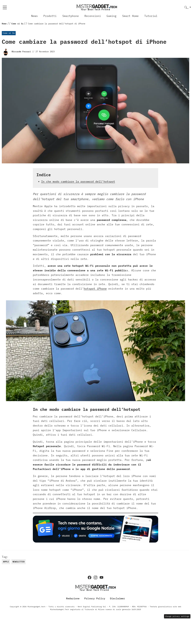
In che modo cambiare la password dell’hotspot (78, 181)
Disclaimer (117, 598)
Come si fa (9, 33)
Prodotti (50, 16)
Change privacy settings (177, 616)
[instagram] (95, 577)
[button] (187, 7)
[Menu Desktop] (5, 7)
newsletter (18, 561)
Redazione (73, 598)
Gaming (111, 16)
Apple (6, 561)
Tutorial (150, 16)
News (34, 16)
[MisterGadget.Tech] (97, 7)
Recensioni (92, 16)
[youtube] (101, 577)
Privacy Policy (94, 598)
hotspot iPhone (95, 288)
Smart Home (130, 16)
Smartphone (70, 16)
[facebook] (89, 577)
